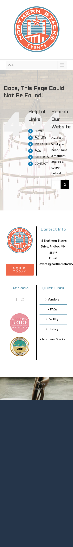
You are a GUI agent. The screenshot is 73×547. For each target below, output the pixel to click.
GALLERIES (42, 157)
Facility (53, 319)
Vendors (53, 299)
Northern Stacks (53, 339)
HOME (39, 131)
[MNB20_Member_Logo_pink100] (19, 314)
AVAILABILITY (43, 144)
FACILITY (40, 137)
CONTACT (41, 163)
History (53, 329)
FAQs (38, 150)
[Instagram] (22, 299)
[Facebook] (16, 299)
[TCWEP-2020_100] (19, 338)
